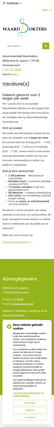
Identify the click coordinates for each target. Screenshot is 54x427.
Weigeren (30, 410)
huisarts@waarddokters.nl (16, 242)
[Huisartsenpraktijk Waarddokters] (24, 27)
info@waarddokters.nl (21, 304)
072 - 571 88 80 (15, 299)
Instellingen (30, 403)
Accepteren (30, 417)
